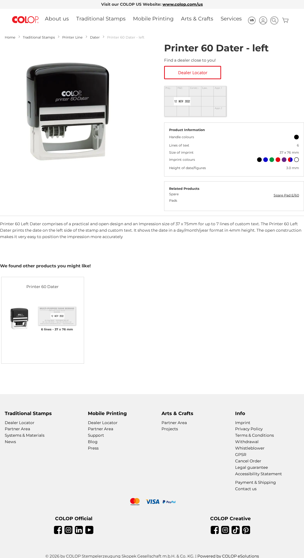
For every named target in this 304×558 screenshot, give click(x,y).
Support (96, 435)
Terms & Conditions (254, 435)
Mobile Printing (153, 18)
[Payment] (152, 502)
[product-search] (274, 20)
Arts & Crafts (197, 18)
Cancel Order (248, 461)
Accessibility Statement (258, 473)
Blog (93, 441)
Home (10, 37)
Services (231, 18)
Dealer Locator (19, 422)
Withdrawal (247, 441)
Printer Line (72, 37)
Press (93, 448)
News (10, 441)
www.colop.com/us (182, 4)
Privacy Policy (249, 428)
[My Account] (263, 21)
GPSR (240, 454)
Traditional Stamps (101, 18)
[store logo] (25, 20)
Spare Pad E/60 (286, 195)
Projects (170, 428)
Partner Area (17, 428)
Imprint (242, 422)
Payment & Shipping (255, 482)
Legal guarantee (251, 467)
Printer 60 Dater (42, 286)
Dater (95, 37)
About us (57, 18)
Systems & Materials (24, 435)
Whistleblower (250, 448)
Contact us (245, 488)
